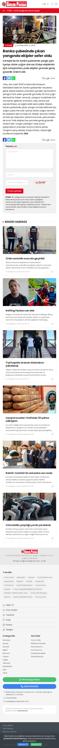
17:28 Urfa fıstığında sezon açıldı (23, 10)
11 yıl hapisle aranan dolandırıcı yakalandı (25, 364)
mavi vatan (9, 577)
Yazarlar (9, 615)
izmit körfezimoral (44, 577)
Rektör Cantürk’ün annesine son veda (29, 473)
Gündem (6, 640)
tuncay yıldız (40, 597)
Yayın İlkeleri (8, 725)
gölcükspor (9, 581)
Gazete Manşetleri (38, 653)
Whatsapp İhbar (31, 679)
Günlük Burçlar (37, 656)
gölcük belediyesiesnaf (22, 597)
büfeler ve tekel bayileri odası (16, 593)
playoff (19, 581)
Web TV (9, 605)
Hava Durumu (37, 647)
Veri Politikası (8, 728)
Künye (8, 624)
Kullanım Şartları (9, 732)
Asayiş (9, 45)
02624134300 (31, 686)
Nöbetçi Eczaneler (38, 643)
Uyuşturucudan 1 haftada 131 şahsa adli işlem (27, 419)
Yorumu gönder (14, 191)
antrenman (9, 585)
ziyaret (29, 581)
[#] (29, 551)
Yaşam (6, 656)
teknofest (20, 577)
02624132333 (11, 698)
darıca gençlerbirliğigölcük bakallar (27, 589)
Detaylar (22, 744)
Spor (5, 669)
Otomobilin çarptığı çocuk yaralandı (28, 525)
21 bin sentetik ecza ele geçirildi (25, 258)
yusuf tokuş (40, 585)
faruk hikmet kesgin (38, 593)
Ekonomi (6, 653)
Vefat (5, 673)
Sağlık (5, 660)
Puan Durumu (36, 650)
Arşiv (8, 619)
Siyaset (6, 647)
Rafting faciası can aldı (20, 310)
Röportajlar (7, 666)
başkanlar (39, 581)
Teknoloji (6, 663)
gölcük (31, 577)
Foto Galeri (11, 610)
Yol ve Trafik (36, 640)
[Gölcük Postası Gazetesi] (13, 4)
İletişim (9, 629)
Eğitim (5, 650)
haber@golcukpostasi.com (17, 701)
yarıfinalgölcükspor (24, 585)
